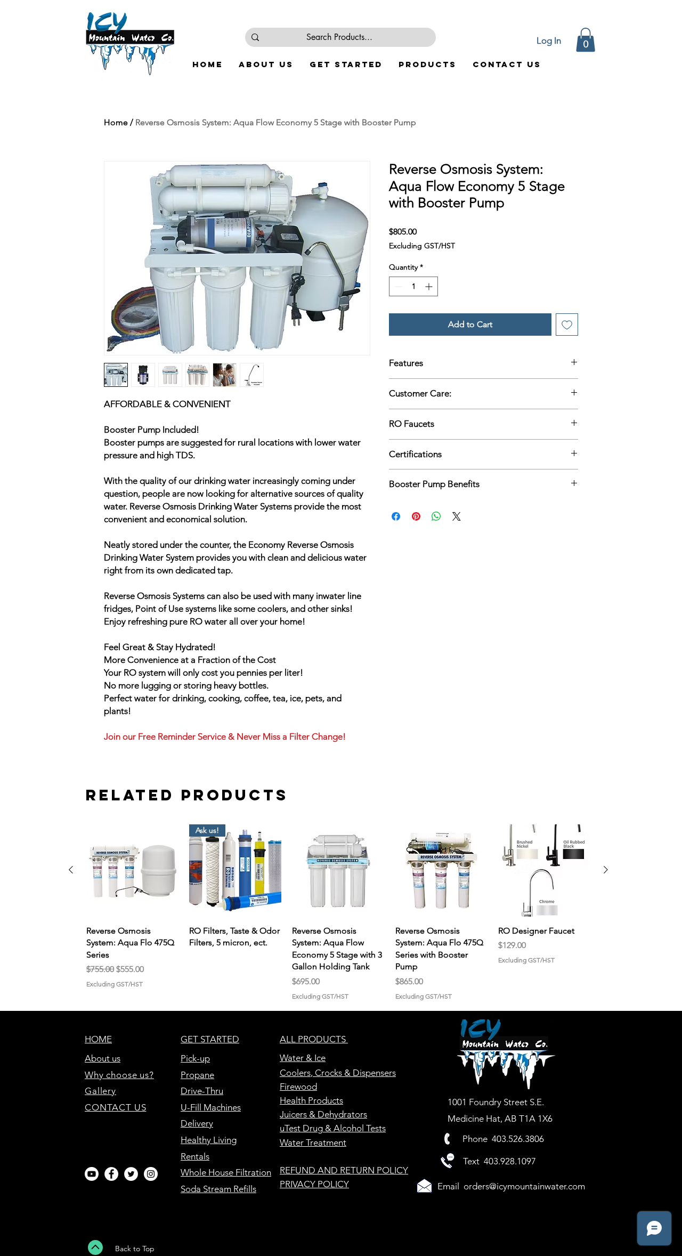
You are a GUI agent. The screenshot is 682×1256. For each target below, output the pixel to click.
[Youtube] (92, 1174)
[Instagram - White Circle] (151, 1174)
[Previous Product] (70, 869)
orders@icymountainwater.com (524, 1186)
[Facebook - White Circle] (111, 1174)
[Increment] (429, 286)
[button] (585, 40)
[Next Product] (605, 869)
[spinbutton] (413, 286)
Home (116, 122)
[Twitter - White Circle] (131, 1174)
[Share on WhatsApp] (436, 516)
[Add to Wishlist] (567, 324)
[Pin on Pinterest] (416, 516)
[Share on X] (456, 516)
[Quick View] (132, 870)
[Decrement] (397, 286)
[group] (338, 913)
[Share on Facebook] (395, 516)
